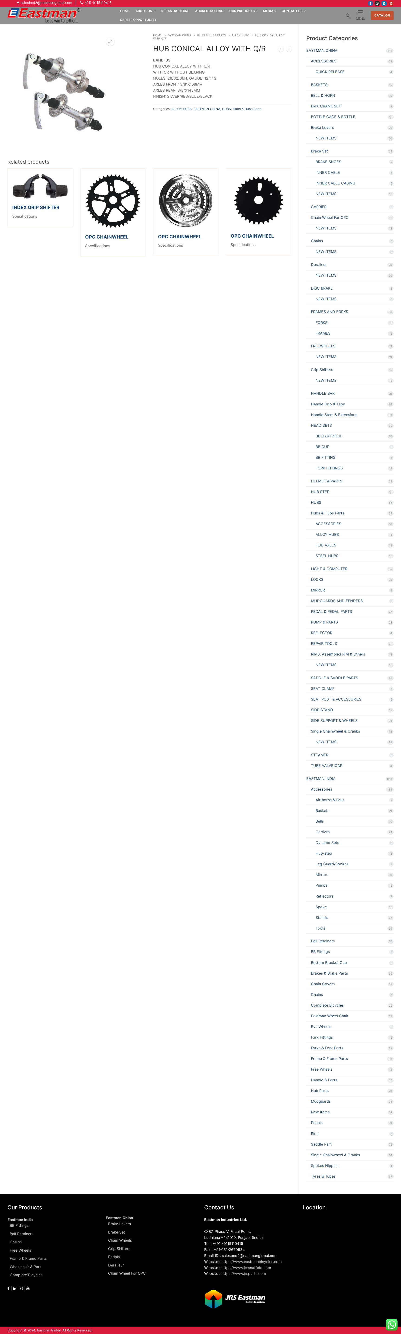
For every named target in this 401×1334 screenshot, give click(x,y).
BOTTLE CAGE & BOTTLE (333, 116)
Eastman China (119, 1217)
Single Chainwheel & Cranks (335, 731)
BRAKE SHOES (328, 161)
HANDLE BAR (323, 393)
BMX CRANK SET (326, 106)
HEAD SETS (321, 425)
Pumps (321, 885)
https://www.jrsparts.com (243, 1273)
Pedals (317, 1122)
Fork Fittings (322, 1037)
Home (157, 35)
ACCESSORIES (323, 61)
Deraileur (319, 264)
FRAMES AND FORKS (329, 311)
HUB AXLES (326, 545)
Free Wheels (321, 1069)
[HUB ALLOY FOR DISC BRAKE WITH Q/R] (289, 50)
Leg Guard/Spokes (332, 864)
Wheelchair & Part (25, 1266)
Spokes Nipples (324, 1165)
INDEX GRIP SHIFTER (35, 207)
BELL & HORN (323, 95)
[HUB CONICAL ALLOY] (281, 50)
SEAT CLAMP (323, 688)
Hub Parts (320, 1090)
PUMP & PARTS (324, 622)
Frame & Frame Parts (329, 1058)
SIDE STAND (322, 709)
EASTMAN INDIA (321, 778)
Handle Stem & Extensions (334, 414)
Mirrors (322, 874)
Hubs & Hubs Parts (211, 35)
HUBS (226, 109)
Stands (322, 917)
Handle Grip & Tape (328, 404)
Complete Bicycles (327, 1005)
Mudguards (321, 1101)
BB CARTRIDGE (329, 436)
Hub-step (324, 853)
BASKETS (319, 84)
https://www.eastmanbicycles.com (251, 1261)
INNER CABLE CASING (335, 183)
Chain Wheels (120, 1240)
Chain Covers (323, 984)
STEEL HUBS (327, 555)
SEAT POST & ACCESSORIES (336, 699)
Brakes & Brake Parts (329, 973)
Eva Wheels (321, 1026)
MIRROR (318, 590)
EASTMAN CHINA (179, 35)
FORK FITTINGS (329, 468)
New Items (320, 1112)
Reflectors (324, 896)
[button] (110, 41)
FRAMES (323, 333)
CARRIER (319, 206)
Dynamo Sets (327, 842)
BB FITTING (326, 457)
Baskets (322, 810)
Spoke (321, 906)
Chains (317, 241)
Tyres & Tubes (323, 1176)
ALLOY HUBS (240, 35)
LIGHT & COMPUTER (329, 568)
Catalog (382, 15)
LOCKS (317, 579)
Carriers (323, 832)
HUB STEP (320, 491)
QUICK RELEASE (330, 71)
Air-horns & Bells (330, 800)
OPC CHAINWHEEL (106, 237)
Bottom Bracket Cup (329, 962)
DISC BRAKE (322, 288)
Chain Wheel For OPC (330, 217)
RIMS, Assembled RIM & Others (338, 654)
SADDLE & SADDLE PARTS (334, 677)
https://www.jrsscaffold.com (246, 1267)
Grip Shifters (322, 369)
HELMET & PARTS (326, 481)
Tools (320, 928)
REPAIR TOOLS (324, 643)
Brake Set (319, 151)
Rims (315, 1133)
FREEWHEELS (323, 346)
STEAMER (319, 755)
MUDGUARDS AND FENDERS (337, 600)
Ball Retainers (323, 941)
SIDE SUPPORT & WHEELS (334, 720)
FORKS (321, 322)
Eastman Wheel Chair (329, 1016)
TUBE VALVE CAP (326, 765)
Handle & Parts (324, 1080)
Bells (320, 821)
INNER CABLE (328, 172)
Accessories (321, 789)
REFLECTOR (321, 632)
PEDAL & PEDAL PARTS (331, 611)
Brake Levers (322, 127)
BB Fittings (320, 951)
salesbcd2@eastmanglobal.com (46, 2)
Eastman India (20, 1219)
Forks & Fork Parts (327, 1048)
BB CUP (322, 446)
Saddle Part (321, 1144)
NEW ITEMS (326, 138)
